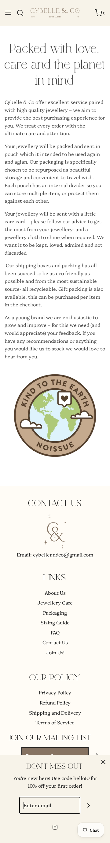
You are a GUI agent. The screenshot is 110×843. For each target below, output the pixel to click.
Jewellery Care (55, 602)
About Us (55, 592)
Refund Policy (55, 702)
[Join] (88, 805)
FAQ (55, 632)
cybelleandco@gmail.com (63, 554)
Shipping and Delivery (55, 712)
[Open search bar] (22, 13)
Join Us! (55, 652)
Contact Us (55, 642)
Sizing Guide (55, 622)
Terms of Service (55, 722)
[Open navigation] (8, 13)
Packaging (55, 612)
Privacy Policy (55, 692)
